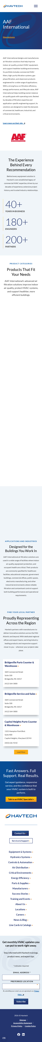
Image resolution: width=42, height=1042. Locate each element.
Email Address (22, 972)
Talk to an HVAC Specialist (20, 799)
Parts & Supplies (20, 883)
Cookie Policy (30, 1026)
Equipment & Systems (20, 851)
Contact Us (20, 833)
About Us (20, 904)
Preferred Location (22, 981)
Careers (20, 914)
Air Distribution (20, 867)
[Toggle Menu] (36, 6)
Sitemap (22, 1020)
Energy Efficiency (20, 878)
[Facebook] (18, 1034)
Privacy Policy (16, 1026)
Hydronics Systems (20, 857)
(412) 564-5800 (11, 683)
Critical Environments (20, 872)
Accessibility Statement (22, 1023)
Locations (20, 909)
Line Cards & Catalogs (20, 925)
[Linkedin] (23, 1034)
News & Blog (20, 919)
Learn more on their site (13, 123)
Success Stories (20, 893)
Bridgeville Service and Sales (20, 693)
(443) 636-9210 (11, 743)
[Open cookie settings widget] (4, 1038)
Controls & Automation (20, 862)
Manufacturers (9, 37)
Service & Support (20, 840)
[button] (21, 752)
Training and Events (20, 898)
